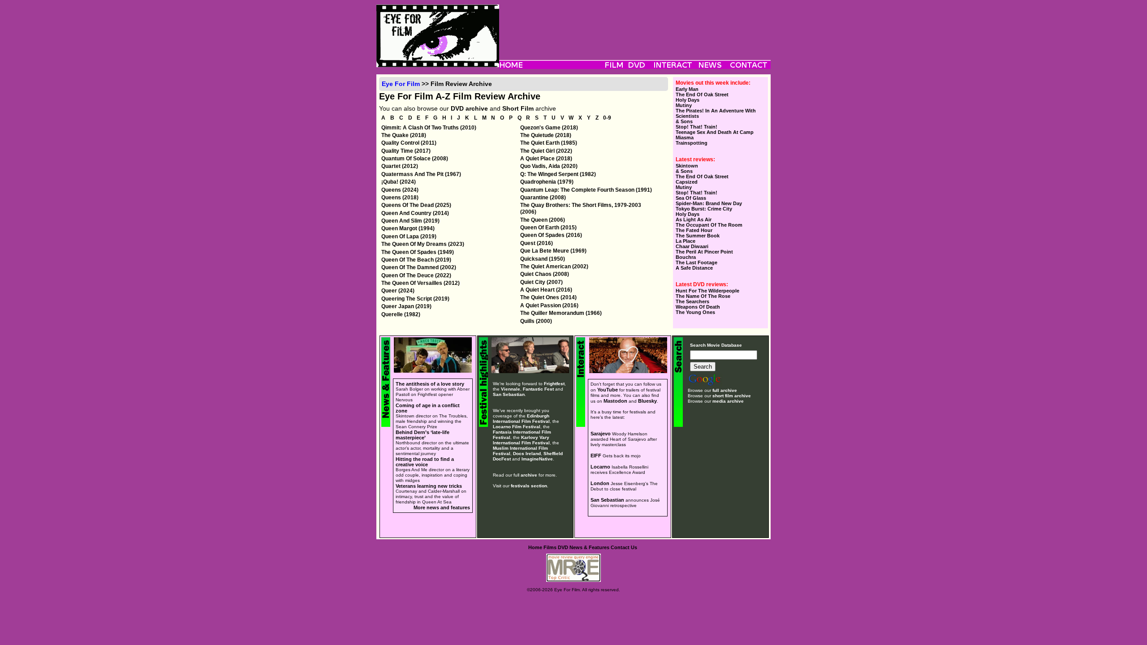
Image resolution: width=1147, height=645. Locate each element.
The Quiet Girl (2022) (546, 151)
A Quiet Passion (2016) (549, 305)
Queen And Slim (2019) (410, 221)
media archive (728, 401)
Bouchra (686, 257)
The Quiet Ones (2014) (548, 297)
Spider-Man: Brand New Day (709, 203)
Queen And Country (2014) (415, 213)
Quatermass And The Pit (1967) (421, 174)
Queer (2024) (397, 291)
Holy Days (687, 100)
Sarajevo (601, 433)
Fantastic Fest (538, 389)
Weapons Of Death (698, 307)
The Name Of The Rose (703, 296)
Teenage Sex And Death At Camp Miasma (715, 134)
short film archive (731, 395)
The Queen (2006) (542, 220)
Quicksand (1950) (542, 259)
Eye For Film (401, 83)
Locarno (600, 466)
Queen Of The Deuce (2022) (416, 275)
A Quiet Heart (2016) (546, 290)
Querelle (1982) (400, 314)
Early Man (687, 89)
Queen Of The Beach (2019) (416, 260)
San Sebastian (509, 394)
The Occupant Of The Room (709, 225)
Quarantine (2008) (543, 197)
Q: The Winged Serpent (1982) (558, 174)
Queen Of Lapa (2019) (408, 236)
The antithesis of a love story (430, 384)
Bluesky (647, 401)
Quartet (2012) (399, 166)
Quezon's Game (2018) (549, 128)
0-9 (607, 118)
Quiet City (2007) (541, 282)
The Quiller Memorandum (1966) (561, 313)
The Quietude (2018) (545, 135)
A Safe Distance (694, 268)
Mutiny (684, 105)
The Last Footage (696, 262)
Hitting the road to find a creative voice (425, 461)
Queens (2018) (399, 197)
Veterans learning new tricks (429, 486)
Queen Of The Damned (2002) (418, 267)
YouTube (607, 389)
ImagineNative (537, 458)
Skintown (687, 165)
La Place (685, 241)
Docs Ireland (527, 453)
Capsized (687, 182)
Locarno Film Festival (516, 426)
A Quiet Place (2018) (546, 158)
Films (549, 547)
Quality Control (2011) (408, 143)
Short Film (518, 108)
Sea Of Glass (691, 198)
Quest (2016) (536, 243)
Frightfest (554, 383)
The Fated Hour (694, 230)
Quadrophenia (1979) (547, 182)
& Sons (684, 121)
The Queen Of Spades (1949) (417, 252)
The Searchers (692, 301)
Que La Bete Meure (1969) (553, 251)
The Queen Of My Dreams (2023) (422, 244)
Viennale (510, 389)
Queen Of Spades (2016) (551, 235)
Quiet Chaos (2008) (544, 274)
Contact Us (624, 547)
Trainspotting (691, 143)
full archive (724, 390)
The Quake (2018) (403, 135)
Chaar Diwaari (692, 246)
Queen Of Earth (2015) (548, 227)
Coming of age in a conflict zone (428, 408)
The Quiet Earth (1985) (548, 143)
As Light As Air (693, 219)
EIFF (596, 455)
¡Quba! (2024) (398, 182)
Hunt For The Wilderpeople (707, 290)
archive (529, 475)
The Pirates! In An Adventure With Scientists (716, 113)
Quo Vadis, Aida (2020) (549, 166)
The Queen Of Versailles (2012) (420, 283)
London (600, 483)
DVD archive (469, 108)
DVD (563, 547)
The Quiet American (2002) (554, 266)
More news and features (442, 507)
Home (535, 547)
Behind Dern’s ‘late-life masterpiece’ (422, 435)
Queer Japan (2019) (406, 306)
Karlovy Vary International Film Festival (521, 440)
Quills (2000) (536, 321)
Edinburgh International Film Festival (521, 418)
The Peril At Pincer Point (704, 251)
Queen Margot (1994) (408, 228)
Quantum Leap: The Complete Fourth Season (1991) (586, 190)
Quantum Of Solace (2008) (414, 158)
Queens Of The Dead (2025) (416, 205)
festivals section (529, 485)
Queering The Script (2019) (415, 299)
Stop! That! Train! (696, 126)
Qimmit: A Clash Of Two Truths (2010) (428, 128)
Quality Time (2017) (406, 151)
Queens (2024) (399, 190)
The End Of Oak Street (702, 94)
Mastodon (615, 401)
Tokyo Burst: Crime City (704, 208)
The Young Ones (695, 312)
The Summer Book (698, 235)
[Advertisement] (635, 24)
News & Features (589, 547)
